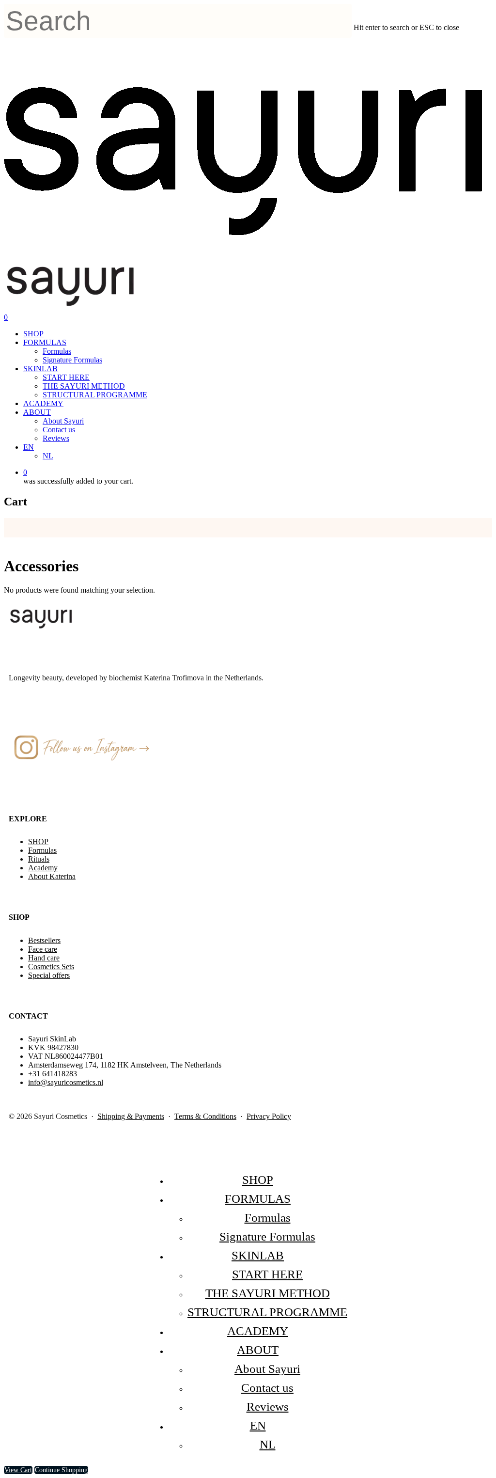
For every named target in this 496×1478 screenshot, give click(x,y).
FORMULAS (44, 342)
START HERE (66, 377)
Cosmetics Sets (51, 966)
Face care (42, 949)
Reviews (56, 438)
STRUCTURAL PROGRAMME (95, 395)
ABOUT (37, 412)
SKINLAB (40, 368)
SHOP (33, 334)
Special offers (49, 975)
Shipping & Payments (130, 1116)
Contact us (59, 429)
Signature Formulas (72, 360)
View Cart (18, 1470)
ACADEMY (43, 403)
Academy (43, 868)
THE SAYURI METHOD (84, 386)
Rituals (38, 859)
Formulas (57, 351)
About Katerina (52, 876)
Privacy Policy (269, 1116)
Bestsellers (44, 940)
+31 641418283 (52, 1073)
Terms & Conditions (205, 1116)
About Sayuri (63, 421)
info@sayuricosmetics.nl (65, 1082)
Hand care (44, 958)
